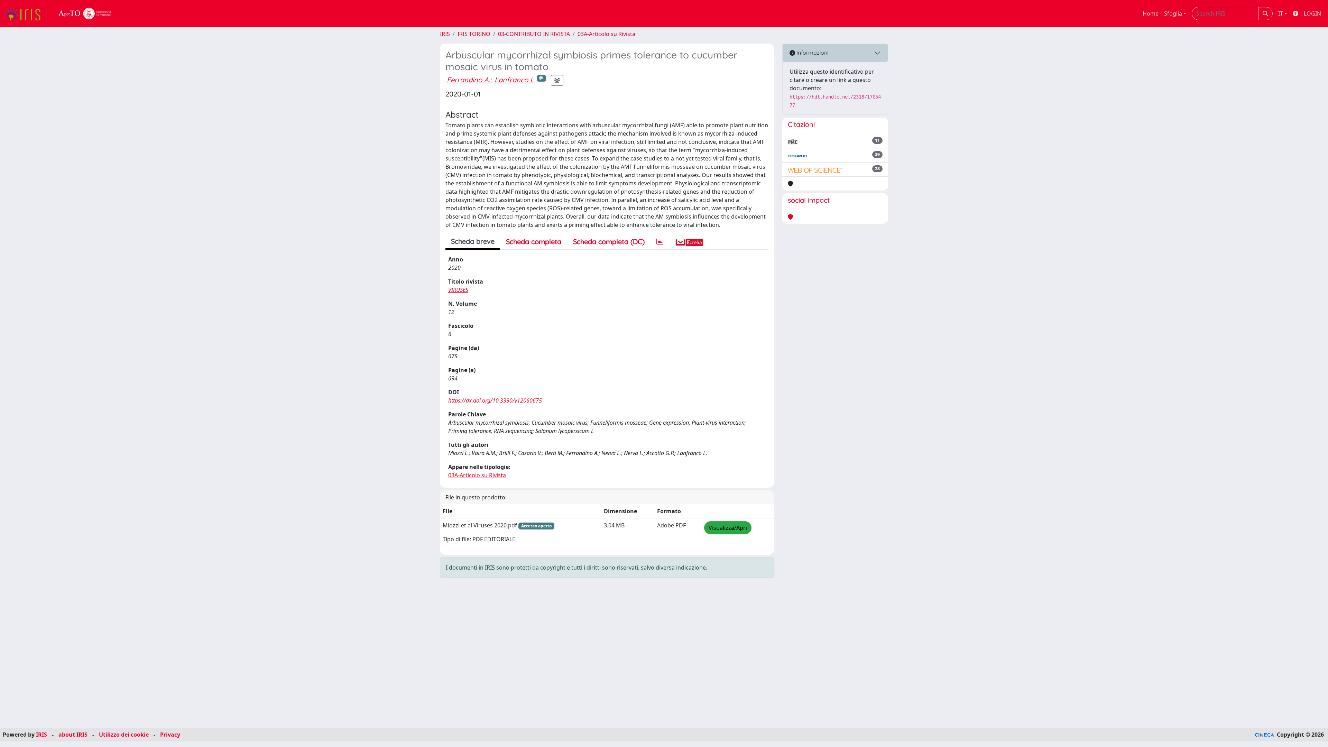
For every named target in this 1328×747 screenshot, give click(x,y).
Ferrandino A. (468, 79)
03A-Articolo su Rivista (606, 34)
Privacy (170, 734)
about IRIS (72, 734)
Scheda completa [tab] (533, 241)
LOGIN (1312, 13)
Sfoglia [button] (1173, 13)
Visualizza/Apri (728, 528)
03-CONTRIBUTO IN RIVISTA (534, 34)
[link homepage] (25, 13)
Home (1151, 13)
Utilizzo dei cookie (124, 734)
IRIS (445, 34)
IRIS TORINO (474, 34)
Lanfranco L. (515, 79)
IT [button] (1280, 13)
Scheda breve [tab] (473, 241)
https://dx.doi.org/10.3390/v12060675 (495, 400)
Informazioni (811, 52)
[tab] (660, 241)
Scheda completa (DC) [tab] (609, 241)
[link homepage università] (85, 13)
